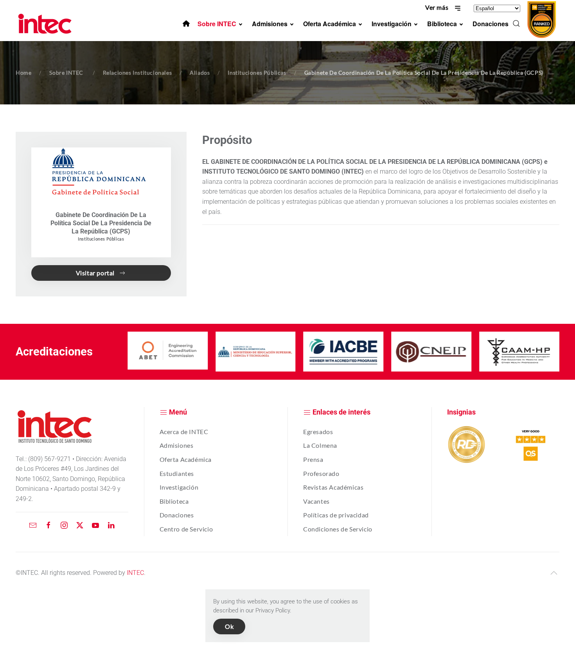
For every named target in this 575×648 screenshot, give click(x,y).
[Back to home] (46, 23)
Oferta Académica (186, 459)
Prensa (313, 459)
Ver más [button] (437, 7)
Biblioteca (174, 501)
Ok (229, 626)
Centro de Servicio (186, 529)
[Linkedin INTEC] (111, 525)
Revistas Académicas (333, 487)
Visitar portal (95, 272)
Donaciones (177, 515)
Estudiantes (177, 473)
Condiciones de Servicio (337, 529)
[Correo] (33, 525)
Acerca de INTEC (184, 431)
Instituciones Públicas (101, 238)
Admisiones (177, 445)
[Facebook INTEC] (48, 525)
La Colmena (320, 445)
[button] (516, 23)
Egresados (318, 431)
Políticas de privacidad (336, 515)
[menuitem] (186, 23)
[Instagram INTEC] (64, 525)
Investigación (179, 487)
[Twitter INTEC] (80, 525)
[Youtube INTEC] (95, 525)
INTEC (135, 572)
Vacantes (316, 501)
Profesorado (321, 473)
